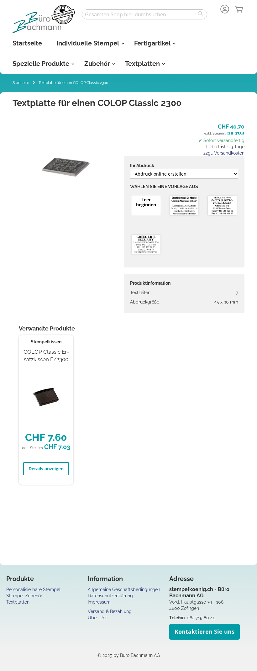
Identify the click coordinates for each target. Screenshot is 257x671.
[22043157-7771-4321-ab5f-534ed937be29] (184, 206)
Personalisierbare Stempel (33, 589)
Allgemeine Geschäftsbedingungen (124, 589)
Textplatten (17, 602)
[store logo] (44, 19)
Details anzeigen (46, 469)
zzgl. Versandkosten (223, 153)
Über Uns (98, 617)
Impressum (99, 602)
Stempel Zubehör (24, 595)
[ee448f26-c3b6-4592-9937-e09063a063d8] (222, 206)
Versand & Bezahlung (110, 611)
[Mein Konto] (224, 9)
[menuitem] (27, 43)
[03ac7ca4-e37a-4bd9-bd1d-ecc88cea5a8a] (146, 245)
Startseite (21, 83)
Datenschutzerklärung (110, 595)
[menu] (128, 53)
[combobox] (144, 14)
